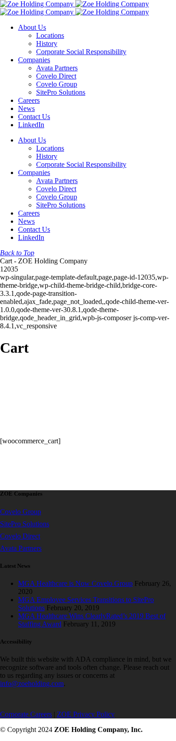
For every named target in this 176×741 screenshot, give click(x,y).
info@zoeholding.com (32, 683)
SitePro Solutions (24, 524)
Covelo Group (20, 511)
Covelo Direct (20, 536)
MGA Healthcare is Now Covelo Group (75, 583)
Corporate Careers (26, 714)
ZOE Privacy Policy (86, 714)
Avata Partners (21, 548)
